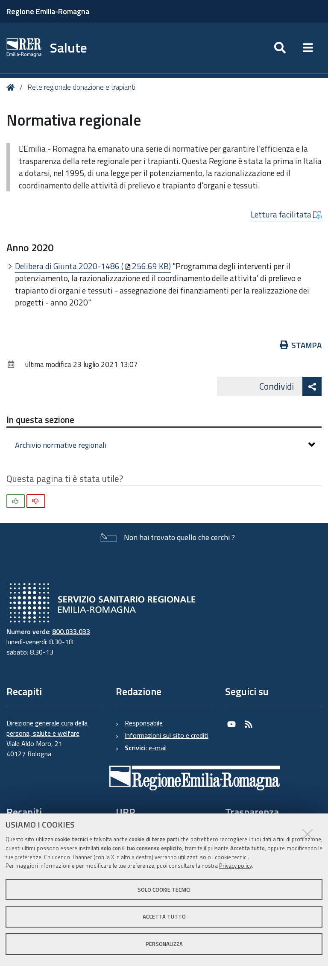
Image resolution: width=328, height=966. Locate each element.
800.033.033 (71, 631)
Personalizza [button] (164, 944)
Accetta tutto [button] (164, 916)
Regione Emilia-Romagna (47, 11)
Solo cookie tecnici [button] (164, 889)
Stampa (306, 345)
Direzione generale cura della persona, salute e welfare (47, 728)
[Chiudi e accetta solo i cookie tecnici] (307, 834)
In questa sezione (40, 419)
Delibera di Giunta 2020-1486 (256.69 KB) (93, 266)
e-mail (158, 748)
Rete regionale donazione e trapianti (81, 87)
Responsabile (144, 723)
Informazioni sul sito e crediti (166, 735)
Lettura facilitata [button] (282, 214)
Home (12, 87)
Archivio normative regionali (60, 445)
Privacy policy (235, 865)
